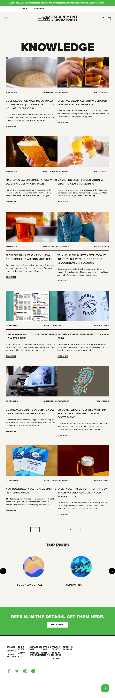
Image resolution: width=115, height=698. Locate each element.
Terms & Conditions (46, 654)
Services (11, 651)
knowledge (11, 92)
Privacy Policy (56, 648)
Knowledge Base (35, 648)
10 (71, 530)
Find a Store (21, 648)
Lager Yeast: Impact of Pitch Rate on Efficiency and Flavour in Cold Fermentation (83, 492)
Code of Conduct (56, 654)
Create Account (11, 656)
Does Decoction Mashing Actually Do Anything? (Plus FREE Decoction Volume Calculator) (30, 104)
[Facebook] (9, 671)
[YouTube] (33, 671)
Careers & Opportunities (35, 654)
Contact (56, 659)
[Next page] (80, 529)
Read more (11, 126)
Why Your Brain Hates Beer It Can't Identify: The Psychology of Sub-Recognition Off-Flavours (82, 259)
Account (23, 9)
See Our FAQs (57, 625)
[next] (112, 571)
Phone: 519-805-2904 (68, 648)
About (21, 653)
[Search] (103, 18)
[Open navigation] (6, 18)
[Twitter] (17, 671)
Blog (20, 657)
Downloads (38, 9)
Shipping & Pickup (46, 648)
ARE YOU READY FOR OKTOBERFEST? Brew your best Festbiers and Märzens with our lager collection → (57, 3)
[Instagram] (25, 671)
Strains (11, 647)
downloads (12, 326)
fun (59, 326)
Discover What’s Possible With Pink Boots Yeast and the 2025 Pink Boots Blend (82, 413)
